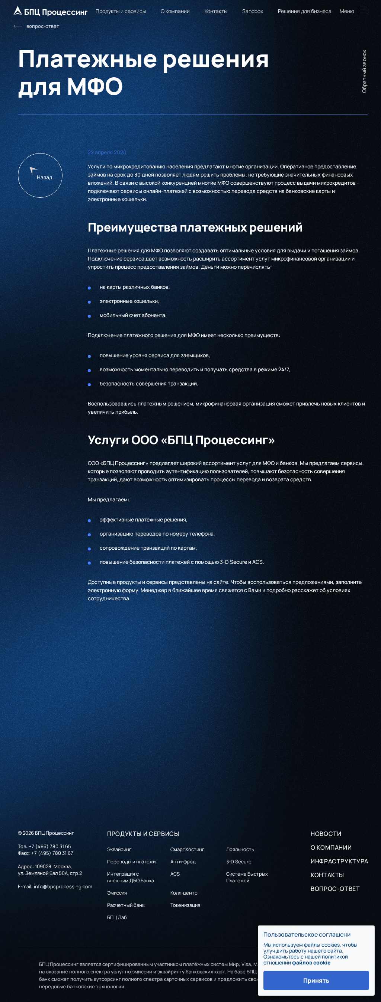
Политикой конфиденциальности (85, 784)
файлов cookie (311, 962)
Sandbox (252, 11)
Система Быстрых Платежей (247, 877)
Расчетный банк (125, 905)
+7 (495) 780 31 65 (50, 846)
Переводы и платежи (131, 861)
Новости (326, 834)
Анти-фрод (183, 861)
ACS (257, 561)
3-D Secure (233, 561)
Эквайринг (119, 849)
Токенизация (185, 905)
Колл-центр (184, 892)
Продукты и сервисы (121, 11)
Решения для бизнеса (305, 10)
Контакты (216, 11)
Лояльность (240, 849)
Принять (316, 980)
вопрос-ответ (42, 26)
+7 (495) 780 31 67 (52, 853)
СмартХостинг (187, 849)
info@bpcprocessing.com (63, 886)
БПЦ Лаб (117, 917)
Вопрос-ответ (335, 889)
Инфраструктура (339, 861)
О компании (175, 11)
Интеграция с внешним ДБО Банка (130, 877)
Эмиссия (117, 892)
